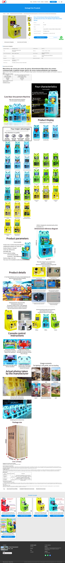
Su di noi (35, 1)
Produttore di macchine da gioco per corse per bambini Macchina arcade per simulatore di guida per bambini (8, 513)
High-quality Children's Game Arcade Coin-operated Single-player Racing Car (24, 513)
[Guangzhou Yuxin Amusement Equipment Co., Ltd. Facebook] (50, 555)
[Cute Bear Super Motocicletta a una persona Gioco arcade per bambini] (40, 504)
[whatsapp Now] (61, 39)
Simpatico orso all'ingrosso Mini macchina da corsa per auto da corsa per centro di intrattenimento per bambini (8, 534)
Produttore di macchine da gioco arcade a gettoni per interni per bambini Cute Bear (57, 513)
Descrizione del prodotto (22, 42)
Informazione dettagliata (9, 42)
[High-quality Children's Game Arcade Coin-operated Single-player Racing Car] (24, 504)
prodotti (38, 1)
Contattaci (46, 1)
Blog (31, 550)
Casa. (31, 1)
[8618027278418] (45, 555)
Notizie (42, 1)
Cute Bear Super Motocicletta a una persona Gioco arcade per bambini (41, 513)
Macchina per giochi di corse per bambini (16, 13)
